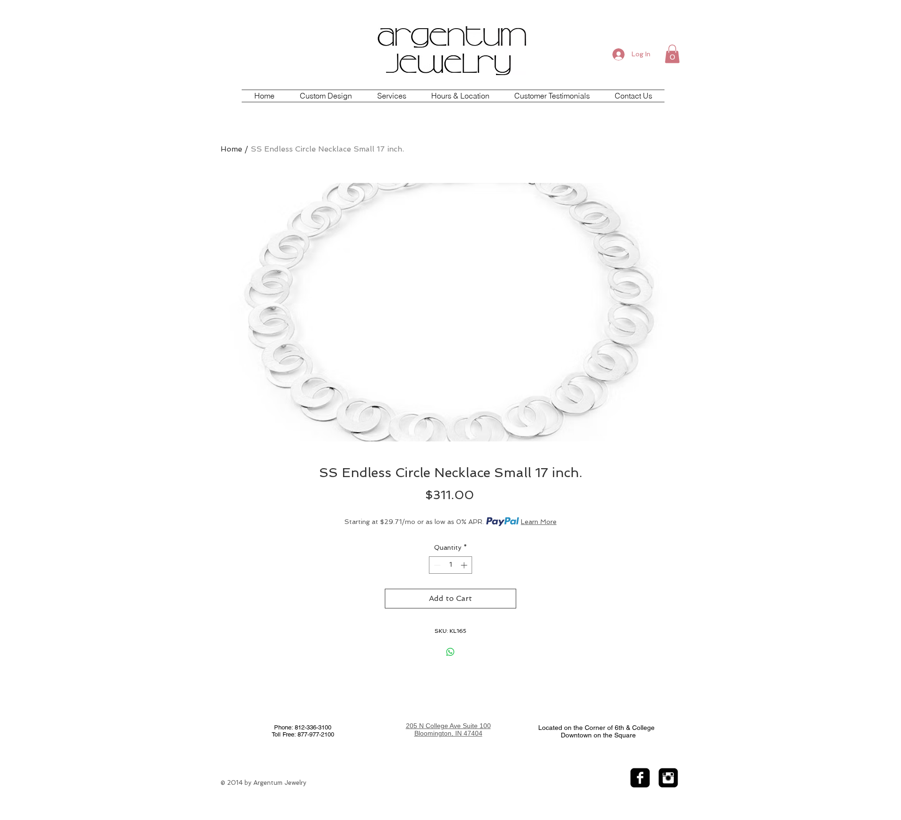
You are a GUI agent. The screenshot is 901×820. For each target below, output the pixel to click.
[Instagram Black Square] (668, 778)
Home (231, 148)
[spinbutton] (450, 565)
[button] (672, 54)
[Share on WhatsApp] (450, 652)
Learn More (539, 521)
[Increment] (465, 565)
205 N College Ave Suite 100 (448, 725)
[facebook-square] (640, 778)
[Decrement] (436, 565)
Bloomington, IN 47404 (448, 733)
